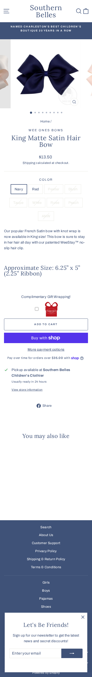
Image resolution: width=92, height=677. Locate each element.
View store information (27, 389)
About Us (46, 535)
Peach (73, 203)
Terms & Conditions (46, 567)
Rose (54, 203)
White (37, 203)
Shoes (46, 606)
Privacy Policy (46, 551)
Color (46, 179)
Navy (19, 189)
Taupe (18, 203)
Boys (46, 590)
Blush (73, 189)
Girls (46, 582)
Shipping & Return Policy (46, 559)
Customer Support (46, 543)
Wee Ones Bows (46, 130)
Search (45, 527)
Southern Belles (46, 11)
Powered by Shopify (46, 672)
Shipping (29, 163)
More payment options (46, 349)
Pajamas (46, 598)
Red (35, 189)
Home (45, 121)
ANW (46, 216)
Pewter (53, 189)
